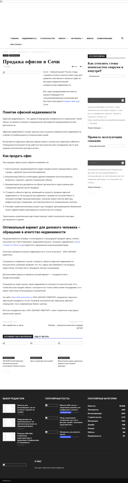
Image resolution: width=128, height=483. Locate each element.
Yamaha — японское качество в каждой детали (65, 326)
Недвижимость (29, 38)
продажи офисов (70, 101)
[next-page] (8, 371)
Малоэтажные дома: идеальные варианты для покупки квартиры (70, 363)
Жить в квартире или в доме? (41, 361)
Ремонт (62, 38)
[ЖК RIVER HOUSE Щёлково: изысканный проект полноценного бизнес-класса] (15, 350)
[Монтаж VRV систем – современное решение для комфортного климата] (51, 408)
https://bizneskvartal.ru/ (21, 297)
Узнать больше (94, 128)
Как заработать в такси (13, 325)
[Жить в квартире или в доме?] (42, 350)
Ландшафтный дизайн (97, 146)
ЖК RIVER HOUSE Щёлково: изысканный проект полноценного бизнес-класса (14, 363)
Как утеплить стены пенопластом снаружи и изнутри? (105, 67)
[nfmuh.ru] (64, 17)
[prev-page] (4, 371)
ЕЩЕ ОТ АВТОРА (42, 337)
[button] (122, 38)
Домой (5, 52)
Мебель (90, 38)
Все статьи (15, 44)
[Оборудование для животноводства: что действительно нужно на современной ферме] (9, 422)
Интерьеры (76, 38)
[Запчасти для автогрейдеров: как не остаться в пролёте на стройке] (9, 408)
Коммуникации (104, 38)
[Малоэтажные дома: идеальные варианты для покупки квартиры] (70, 350)
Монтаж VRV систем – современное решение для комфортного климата (70, 407)
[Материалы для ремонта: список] (51, 435)
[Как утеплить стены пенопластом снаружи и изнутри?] (106, 89)
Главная (14, 38)
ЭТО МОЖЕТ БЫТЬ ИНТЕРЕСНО (18, 337)
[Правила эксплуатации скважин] (106, 155)
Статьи (12, 52)
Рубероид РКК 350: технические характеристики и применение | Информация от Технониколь (28, 437)
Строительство (47, 38)
